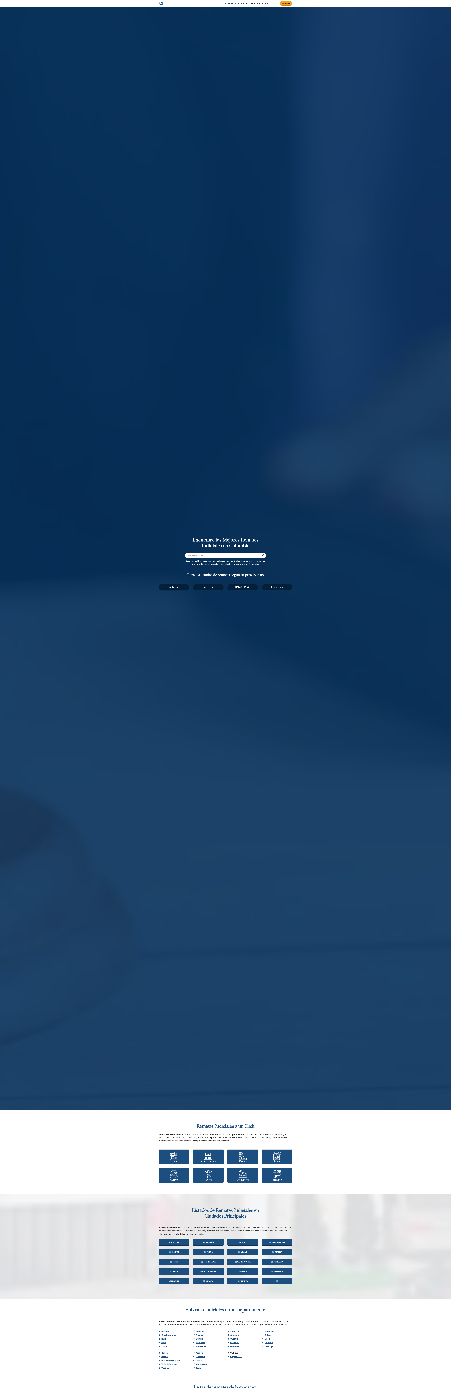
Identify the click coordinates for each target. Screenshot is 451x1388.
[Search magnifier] (263, 555)
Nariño (164, 1356)
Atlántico (269, 1331)
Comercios (243, 1179)
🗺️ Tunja (173, 1271)
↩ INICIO (229, 3)
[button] (247, 3)
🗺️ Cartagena (208, 1262)
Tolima (164, 1346)
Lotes (277, 1161)
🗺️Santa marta (243, 1262)
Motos (208, 1179)
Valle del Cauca (169, 1364)
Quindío (199, 1339)
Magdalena (201, 1364)
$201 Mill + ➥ (277, 587)
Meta (163, 1342)
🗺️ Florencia (277, 1271)
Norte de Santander (170, 1360)
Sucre (198, 1368)
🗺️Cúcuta (242, 1281)
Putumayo (235, 1346)
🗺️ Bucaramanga (208, 1271)
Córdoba (269, 1342)
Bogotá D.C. (236, 1356)
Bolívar (268, 1335)
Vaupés (165, 1368)
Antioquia (200, 1331)
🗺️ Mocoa (208, 1281)
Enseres (277, 1179)
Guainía (234, 1339)
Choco (199, 1360)
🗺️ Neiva (243, 1271)
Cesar (267, 1339)
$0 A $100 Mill (174, 587)
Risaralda (200, 1342)
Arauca (199, 1353)
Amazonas (235, 1331)
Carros (174, 1179)
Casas (174, 1161)
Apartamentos (208, 1161)
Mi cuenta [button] (286, 3)
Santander (201, 1346)
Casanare (200, 1356)
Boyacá (165, 1331)
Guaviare (234, 1342)
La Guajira (269, 1346)
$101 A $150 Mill (208, 587)
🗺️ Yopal (174, 1262)
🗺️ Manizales (277, 1262)
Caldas (199, 1335)
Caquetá (234, 1335)
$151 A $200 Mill (243, 587)
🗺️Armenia (174, 1281)
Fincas (243, 1161)
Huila (163, 1339)
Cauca (164, 1353)
